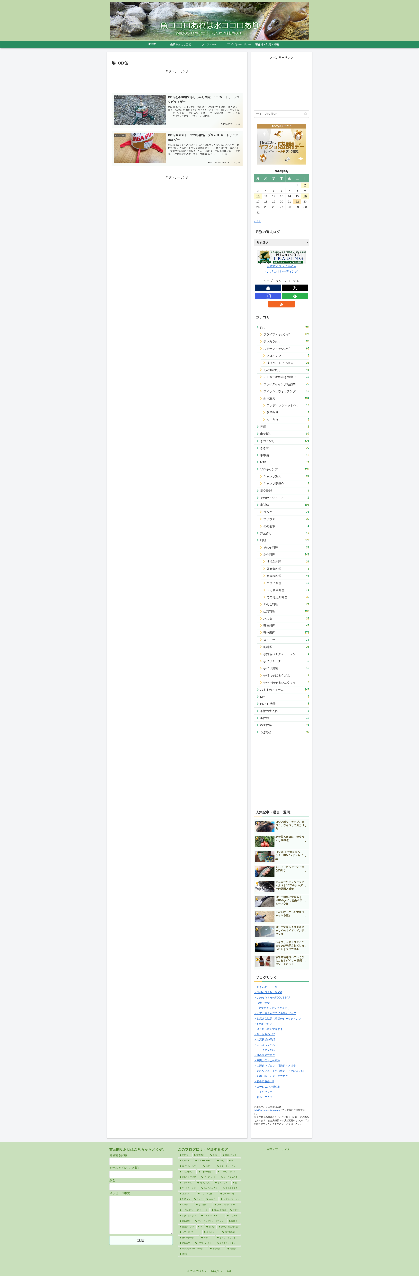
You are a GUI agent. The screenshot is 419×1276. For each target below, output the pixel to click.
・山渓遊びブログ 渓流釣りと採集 (275, 1065)
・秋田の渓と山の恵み (267, 1060)
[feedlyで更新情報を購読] (295, 296)
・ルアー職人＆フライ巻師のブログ (275, 1013)
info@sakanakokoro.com (267, 1110)
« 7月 (257, 221)
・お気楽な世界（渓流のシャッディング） (279, 1018)
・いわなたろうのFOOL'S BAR (272, 997)
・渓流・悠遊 (262, 1002)
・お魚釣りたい (263, 1023)
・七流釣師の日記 (264, 1039)
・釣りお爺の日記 (264, 1034)
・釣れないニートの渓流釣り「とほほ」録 (279, 1071)
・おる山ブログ (263, 1097)
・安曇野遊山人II (264, 1081)
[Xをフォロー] (295, 288)
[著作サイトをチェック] (268, 288)
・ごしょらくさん (264, 1044)
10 (258, 196)
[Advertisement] (177, 81)
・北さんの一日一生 (266, 987)
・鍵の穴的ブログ (264, 1055)
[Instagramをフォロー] (268, 296)
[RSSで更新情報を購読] (281, 304)
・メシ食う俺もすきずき (268, 1029)
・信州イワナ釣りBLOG (268, 992)
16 (305, 196)
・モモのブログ (263, 1092)
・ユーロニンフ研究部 (267, 1086)
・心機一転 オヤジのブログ (271, 1076)
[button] (306, 114)
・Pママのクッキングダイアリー (273, 1008)
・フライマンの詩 (264, 1050)
